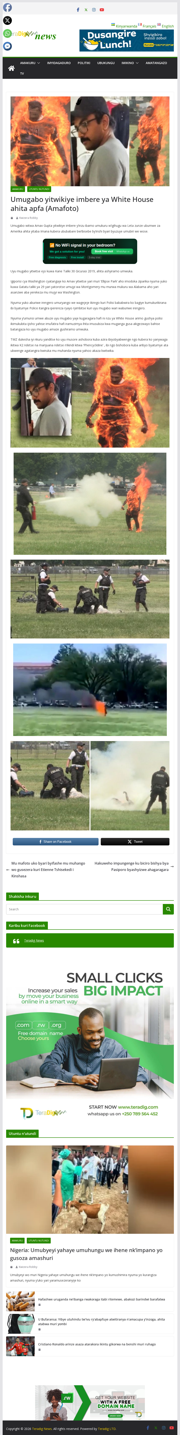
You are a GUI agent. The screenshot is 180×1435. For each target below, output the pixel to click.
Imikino (128, 63)
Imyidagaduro (59, 63)
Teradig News (34, 940)
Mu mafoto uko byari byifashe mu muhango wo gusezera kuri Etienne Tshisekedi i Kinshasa (48, 869)
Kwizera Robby (28, 218)
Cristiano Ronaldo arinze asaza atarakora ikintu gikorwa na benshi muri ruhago (97, 1344)
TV (22, 73)
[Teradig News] (11, 68)
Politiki (84, 63)
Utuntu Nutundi (39, 189)
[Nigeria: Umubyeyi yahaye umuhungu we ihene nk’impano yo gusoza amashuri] (90, 1189)
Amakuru (27, 63)
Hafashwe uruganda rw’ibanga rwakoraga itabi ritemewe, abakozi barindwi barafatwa (101, 1299)
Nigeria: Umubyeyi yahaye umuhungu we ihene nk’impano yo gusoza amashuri (86, 1254)
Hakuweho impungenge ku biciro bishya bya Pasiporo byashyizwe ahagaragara (132, 866)
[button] (37, 63)
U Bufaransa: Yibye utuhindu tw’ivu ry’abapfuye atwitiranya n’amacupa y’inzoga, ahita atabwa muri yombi (101, 1321)
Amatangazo (156, 63)
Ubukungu (106, 63)
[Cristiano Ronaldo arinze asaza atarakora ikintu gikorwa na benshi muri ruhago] (20, 1346)
